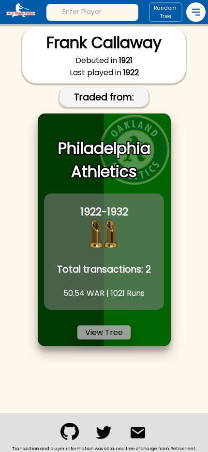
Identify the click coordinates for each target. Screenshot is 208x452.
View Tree (104, 332)
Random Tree (165, 12)
